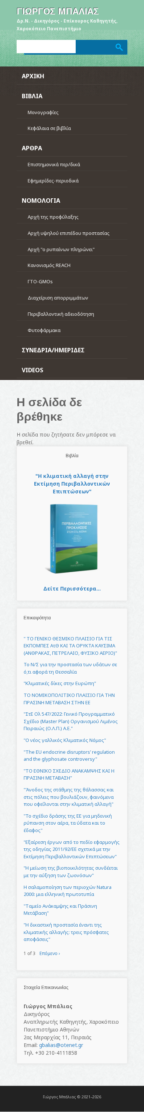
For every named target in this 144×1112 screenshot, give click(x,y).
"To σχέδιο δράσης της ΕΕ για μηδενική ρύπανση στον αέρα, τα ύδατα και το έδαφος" (68, 823)
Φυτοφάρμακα (44, 330)
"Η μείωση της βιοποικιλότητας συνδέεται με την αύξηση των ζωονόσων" (71, 872)
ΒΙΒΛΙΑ (32, 96)
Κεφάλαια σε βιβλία (49, 128)
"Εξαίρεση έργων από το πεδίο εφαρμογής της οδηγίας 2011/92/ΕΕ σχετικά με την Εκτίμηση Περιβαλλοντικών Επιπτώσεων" (72, 849)
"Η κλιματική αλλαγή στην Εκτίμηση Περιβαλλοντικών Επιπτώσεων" (72, 483)
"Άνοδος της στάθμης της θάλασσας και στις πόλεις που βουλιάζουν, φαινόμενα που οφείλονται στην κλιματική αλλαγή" (69, 796)
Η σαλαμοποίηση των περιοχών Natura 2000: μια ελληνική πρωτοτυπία (68, 891)
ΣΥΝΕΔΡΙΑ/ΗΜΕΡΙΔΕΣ (53, 350)
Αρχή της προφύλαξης (53, 216)
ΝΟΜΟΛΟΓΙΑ (41, 200)
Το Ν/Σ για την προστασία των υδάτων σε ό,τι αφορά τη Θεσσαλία (70, 668)
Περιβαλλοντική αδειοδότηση (61, 314)
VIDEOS (32, 370)
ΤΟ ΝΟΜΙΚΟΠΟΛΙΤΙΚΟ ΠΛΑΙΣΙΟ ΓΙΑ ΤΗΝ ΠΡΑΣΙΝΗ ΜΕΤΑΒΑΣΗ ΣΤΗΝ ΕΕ (69, 699)
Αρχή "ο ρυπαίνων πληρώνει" (61, 249)
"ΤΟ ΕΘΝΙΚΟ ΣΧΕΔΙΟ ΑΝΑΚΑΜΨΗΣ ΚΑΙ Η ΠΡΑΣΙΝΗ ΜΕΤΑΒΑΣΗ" (69, 774)
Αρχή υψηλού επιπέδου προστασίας (69, 233)
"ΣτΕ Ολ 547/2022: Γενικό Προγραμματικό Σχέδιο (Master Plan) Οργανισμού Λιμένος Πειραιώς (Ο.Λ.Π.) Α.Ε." (71, 721)
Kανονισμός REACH (49, 265)
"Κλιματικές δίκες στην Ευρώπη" (60, 683)
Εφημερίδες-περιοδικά (53, 180)
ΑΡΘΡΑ (32, 148)
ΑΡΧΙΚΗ (33, 76)
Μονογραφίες (43, 112)
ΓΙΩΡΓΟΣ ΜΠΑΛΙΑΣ (58, 11)
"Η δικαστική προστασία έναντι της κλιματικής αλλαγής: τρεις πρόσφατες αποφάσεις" (66, 931)
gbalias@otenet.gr (61, 1044)
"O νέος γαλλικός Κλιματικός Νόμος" (65, 740)
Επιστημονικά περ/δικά (54, 164)
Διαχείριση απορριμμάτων (58, 297)
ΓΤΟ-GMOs (40, 281)
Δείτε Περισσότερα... (72, 588)
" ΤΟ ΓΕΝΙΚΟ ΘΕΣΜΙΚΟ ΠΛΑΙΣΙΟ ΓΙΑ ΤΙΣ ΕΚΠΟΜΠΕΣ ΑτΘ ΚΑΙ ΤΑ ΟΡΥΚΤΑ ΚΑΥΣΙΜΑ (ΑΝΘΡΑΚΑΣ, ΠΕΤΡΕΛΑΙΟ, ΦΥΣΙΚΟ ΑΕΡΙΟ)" (70, 645)
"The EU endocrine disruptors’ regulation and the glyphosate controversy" (69, 756)
